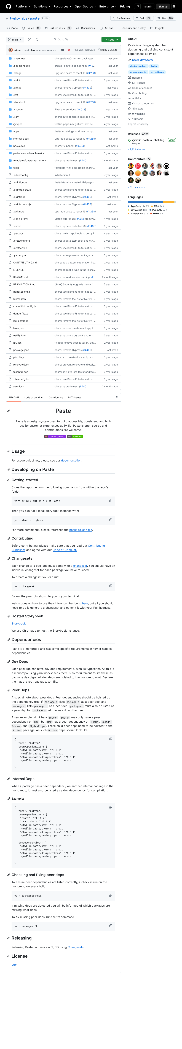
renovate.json (21, 364)
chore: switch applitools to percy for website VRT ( (84, 233)
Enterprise (106, 6)
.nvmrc (17, 226)
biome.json (19, 298)
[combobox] (77, 39)
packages (19, 145)
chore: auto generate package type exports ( (81, 116)
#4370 (92, 65)
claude (34, 50)
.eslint (16, 80)
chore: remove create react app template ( (79, 328)
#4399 (95, 277)
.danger (17, 72)
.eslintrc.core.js (22, 189)
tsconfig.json (20, 371)
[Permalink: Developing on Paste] (9, 469)
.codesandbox (21, 65)
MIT (14, 965)
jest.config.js (20, 320)
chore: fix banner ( (65, 145)
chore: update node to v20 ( (71, 226)
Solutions (40, 6)
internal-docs (21, 138)
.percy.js (18, 233)
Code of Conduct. (65, 550)
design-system (138, 66)
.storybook (19, 102)
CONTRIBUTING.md (25, 262)
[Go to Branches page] (29, 39)
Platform (22, 6)
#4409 (87, 87)
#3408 (91, 226)
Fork (145, 18)
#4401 (84, 160)
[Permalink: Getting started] (9, 479)
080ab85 (79, 50)
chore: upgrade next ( (67, 160)
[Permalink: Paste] (9, 410)
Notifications (123, 18)
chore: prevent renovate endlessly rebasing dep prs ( (85, 364)
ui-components (138, 72)
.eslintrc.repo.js (22, 204)
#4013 (81, 109)
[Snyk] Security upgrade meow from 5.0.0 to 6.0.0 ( (85, 284)
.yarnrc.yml (19, 255)
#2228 (81, 218)
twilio (154, 66)
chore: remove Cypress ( (53, 50)
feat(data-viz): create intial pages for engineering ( (84, 182)
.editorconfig (20, 175)
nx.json (17, 342)
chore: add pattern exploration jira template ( (81, 262)
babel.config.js (21, 291)
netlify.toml (19, 335)
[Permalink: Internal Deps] (9, 778)
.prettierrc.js (20, 247)
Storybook (19, 623)
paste (35, 18)
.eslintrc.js (19, 196)
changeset (80, 565)
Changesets (76, 947)
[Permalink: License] (9, 956)
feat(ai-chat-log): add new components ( (78, 131)
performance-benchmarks (28, 153)
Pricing (125, 6)
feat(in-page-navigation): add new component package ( (88, 124)
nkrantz (19, 50)
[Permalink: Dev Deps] (9, 661)
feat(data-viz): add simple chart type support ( (82, 167)
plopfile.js (18, 357)
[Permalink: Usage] (9, 451)
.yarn (16, 116)
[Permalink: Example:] (9, 798)
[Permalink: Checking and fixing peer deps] (9, 874)
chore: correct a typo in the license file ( (78, 269)
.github (17, 87)
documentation (71, 460)
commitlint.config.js (24, 306)
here (85, 603)
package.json (21, 349)
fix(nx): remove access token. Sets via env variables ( (86, 342)
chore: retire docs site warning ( (73, 277)
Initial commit (62, 175)
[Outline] (116, 397)
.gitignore (18, 211)
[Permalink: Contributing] (9, 538)
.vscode (18, 109)
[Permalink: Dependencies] (9, 639)
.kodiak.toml (20, 218)
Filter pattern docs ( (66, 109)
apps (16, 131)
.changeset (19, 58)
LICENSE (18, 269)
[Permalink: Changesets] (9, 558)
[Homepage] (8, 6)
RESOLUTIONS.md (24, 284)
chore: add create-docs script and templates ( (81, 357)
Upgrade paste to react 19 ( (71, 72)
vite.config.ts (20, 379)
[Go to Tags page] (37, 39)
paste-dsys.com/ (142, 59)
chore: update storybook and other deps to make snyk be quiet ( (92, 240)
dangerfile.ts (20, 313)
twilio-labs (18, 18)
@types (17, 124)
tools (16, 167)
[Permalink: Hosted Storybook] (9, 616)
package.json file (80, 530)
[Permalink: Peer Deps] (9, 690)
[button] (111, 500)
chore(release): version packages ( (75, 58)
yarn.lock (18, 386)
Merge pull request (65, 218)
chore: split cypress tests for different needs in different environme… (94, 371)
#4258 (91, 72)
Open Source (84, 6)
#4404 (80, 145)
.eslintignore (20, 182)
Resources (61, 6)
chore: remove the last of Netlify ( (74, 298)
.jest (15, 94)
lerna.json (18, 328)
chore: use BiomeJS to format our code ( (78, 80)
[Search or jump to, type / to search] (137, 6)
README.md (20, 277)
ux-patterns (157, 72)
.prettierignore (21, 240)
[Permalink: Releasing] (9, 937)
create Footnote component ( (71, 65)
